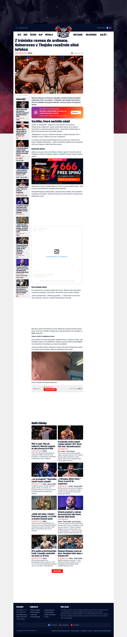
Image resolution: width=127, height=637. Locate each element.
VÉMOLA (49, 34)
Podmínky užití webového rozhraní (61, 630)
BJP (40, 34)
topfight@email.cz (21, 614)
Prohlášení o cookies (86, 630)
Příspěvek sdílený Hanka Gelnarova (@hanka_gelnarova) (57, 280)
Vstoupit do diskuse (50, 390)
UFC (19, 34)
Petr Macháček (35, 617)
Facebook (53, 625)
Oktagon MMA (51, 484)
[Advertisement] (57, 213)
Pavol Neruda (49, 612)
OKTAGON (77, 34)
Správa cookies (75, 630)
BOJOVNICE (91, 34)
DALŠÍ (103, 34)
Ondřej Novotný (49, 610)
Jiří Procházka (70, 451)
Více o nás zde (68, 618)
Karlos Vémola (76, 521)
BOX (26, 34)
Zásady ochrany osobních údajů (102, 630)
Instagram (65, 625)
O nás (47, 617)
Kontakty (76, 625)
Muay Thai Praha (50, 614)
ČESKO (33, 34)
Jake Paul (34, 614)
